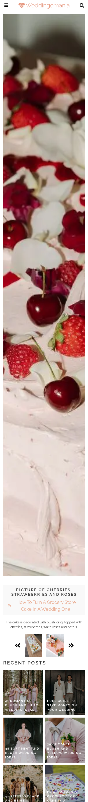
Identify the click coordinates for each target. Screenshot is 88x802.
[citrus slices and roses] (55, 645)
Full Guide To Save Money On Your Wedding (62, 705)
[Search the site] (82, 6)
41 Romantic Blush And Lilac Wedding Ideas (21, 705)
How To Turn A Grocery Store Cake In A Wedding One (45, 606)
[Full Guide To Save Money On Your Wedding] (65, 692)
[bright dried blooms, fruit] (33, 645)
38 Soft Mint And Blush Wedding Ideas (22, 753)
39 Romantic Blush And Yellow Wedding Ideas (64, 750)
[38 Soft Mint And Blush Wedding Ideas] (23, 740)
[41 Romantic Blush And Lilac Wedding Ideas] (23, 692)
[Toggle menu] (6, 5)
